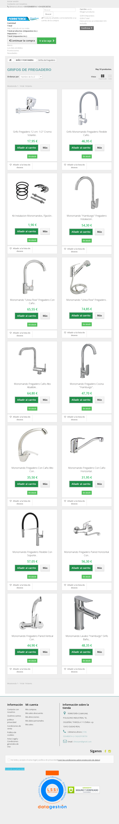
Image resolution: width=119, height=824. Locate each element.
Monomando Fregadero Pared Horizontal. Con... (86, 553)
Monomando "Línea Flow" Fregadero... (86, 299)
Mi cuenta (31, 704)
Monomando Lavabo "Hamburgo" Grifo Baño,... (87, 637)
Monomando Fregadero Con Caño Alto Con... (32, 469)
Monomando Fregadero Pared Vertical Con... (32, 637)
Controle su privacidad (15, 769)
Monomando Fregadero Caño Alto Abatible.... (32, 385)
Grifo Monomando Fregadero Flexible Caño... (86, 133)
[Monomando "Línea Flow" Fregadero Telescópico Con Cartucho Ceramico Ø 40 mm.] (86, 277)
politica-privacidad (11, 720)
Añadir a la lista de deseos (21, 166)
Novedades (12, 53)
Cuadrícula (103, 79)
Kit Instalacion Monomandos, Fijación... (32, 215)
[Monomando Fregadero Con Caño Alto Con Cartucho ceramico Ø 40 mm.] (32, 445)
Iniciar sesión (13, 1)
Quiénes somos (14, 715)
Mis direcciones (32, 717)
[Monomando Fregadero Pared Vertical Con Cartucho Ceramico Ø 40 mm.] (32, 613)
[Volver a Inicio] (10, 60)
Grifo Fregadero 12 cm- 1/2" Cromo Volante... (32, 133)
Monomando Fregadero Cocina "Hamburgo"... (87, 385)
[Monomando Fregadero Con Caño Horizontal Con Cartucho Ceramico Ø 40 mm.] (86, 445)
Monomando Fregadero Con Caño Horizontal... (86, 469)
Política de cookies (11, 733)
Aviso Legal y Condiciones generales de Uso (13, 742)
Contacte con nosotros (17, 4)
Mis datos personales (34, 720)
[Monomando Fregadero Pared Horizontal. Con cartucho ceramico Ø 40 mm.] (86, 529)
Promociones (13, 50)
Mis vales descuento (34, 713)
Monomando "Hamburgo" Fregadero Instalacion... (87, 217)
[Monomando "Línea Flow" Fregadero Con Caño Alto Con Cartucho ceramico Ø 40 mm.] (32, 277)
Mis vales (29, 724)
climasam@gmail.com (82, 741)
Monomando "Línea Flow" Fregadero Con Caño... (32, 301)
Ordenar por (13, 76)
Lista (110, 79)
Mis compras (30, 709)
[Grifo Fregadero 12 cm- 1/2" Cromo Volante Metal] (32, 109)
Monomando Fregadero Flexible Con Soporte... (32, 553)
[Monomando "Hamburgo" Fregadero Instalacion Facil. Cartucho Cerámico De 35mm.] (86, 193)
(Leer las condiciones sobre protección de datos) (79, 760)
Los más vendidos (15, 48)
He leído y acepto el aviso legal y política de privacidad (34, 760)
